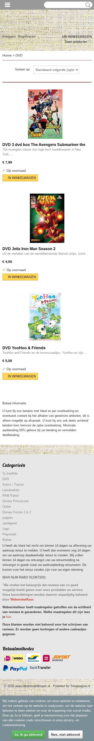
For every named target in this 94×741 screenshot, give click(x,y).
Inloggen (9, 36)
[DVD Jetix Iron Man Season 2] (47, 218)
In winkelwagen (22, 178)
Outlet (6, 506)
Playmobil (9, 534)
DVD (18, 55)
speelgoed (9, 523)
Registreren (27, 36)
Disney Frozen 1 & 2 (16, 512)
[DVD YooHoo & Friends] (45, 317)
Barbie (6, 540)
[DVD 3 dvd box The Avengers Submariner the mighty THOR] (45, 114)
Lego (5, 529)
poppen (7, 517)
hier (8, 617)
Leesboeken (10, 490)
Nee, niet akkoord (65, 734)
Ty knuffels (10, 473)
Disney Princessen (15, 501)
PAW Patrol (10, 495)
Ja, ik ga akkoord (28, 734)
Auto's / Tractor (13, 484)
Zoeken (87, 5)
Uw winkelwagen (77, 36)
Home (7, 55)
